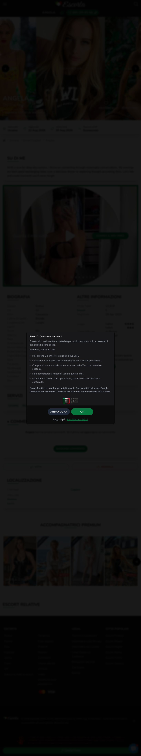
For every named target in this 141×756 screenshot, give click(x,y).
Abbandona (58, 411)
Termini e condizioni (77, 419)
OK (82, 411)
